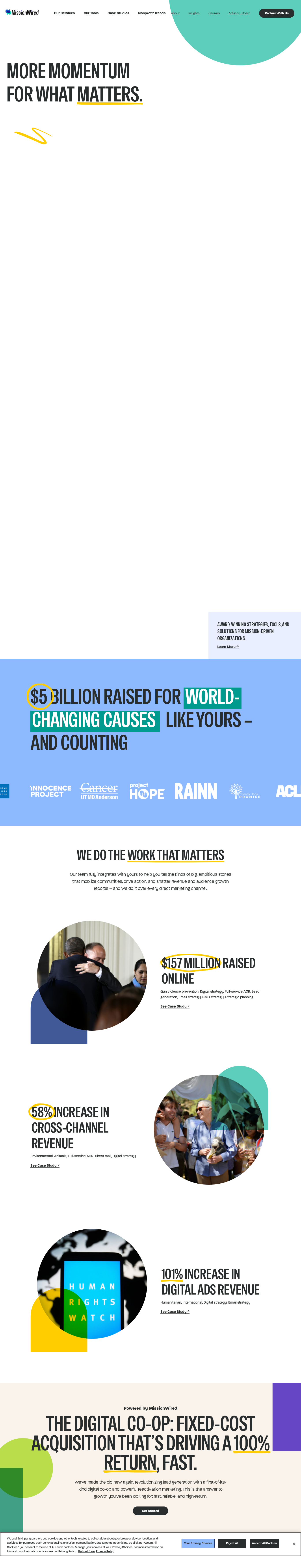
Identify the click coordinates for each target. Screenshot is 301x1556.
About (175, 13)
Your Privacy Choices (198, 1543)
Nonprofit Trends (152, 13)
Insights (194, 13)
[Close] (294, 1544)
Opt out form (86, 1551)
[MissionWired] (22, 12)
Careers (214, 13)
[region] (150, 1544)
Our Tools (91, 13)
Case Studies (118, 13)
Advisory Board (239, 13)
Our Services (64, 13)
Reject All (232, 1543)
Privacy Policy (105, 1551)
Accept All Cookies (264, 1543)
